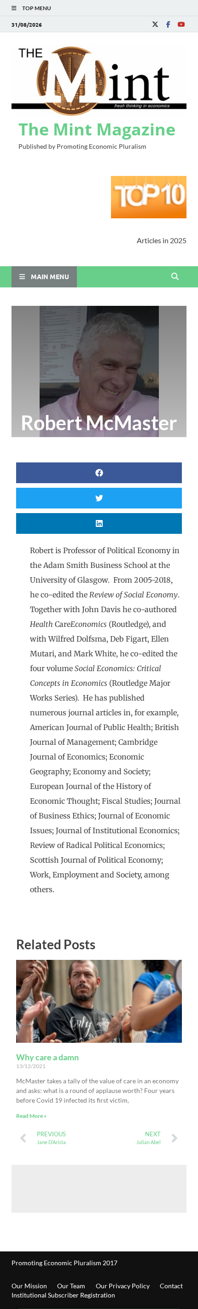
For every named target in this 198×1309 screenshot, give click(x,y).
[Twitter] (155, 24)
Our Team (71, 1286)
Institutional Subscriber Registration (63, 1295)
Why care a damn (47, 1057)
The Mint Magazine (96, 129)
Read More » (31, 1115)
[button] (99, 472)
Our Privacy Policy (123, 1286)
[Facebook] (168, 24)
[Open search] (175, 276)
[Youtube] (180, 24)
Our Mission (29, 1286)
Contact (171, 1286)
